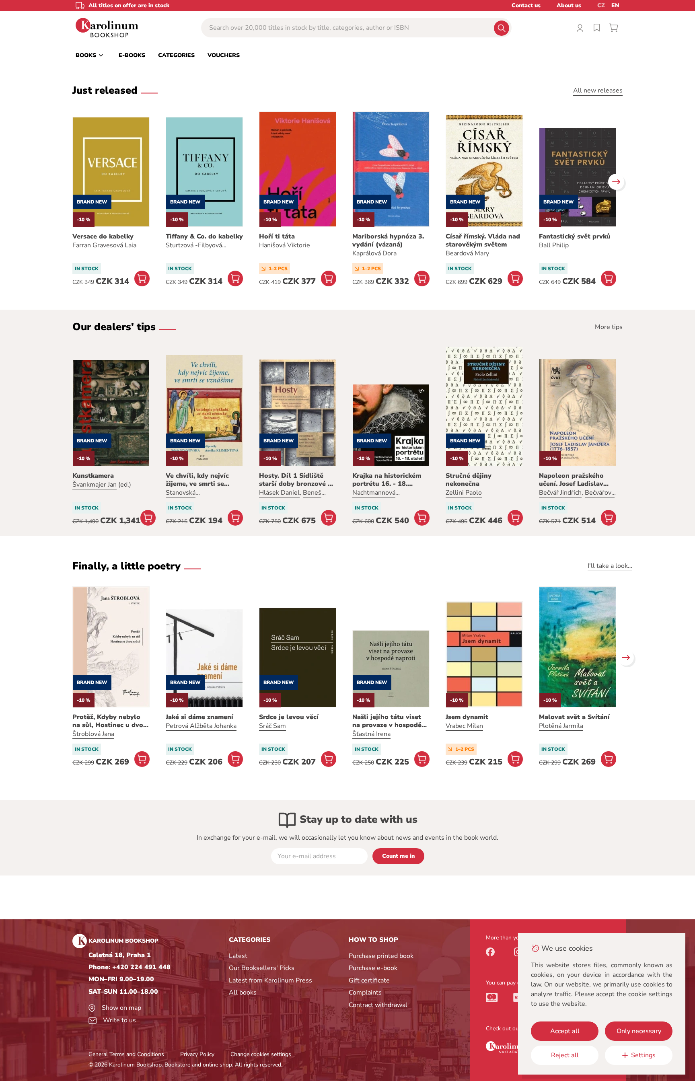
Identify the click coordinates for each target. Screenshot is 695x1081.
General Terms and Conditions (126, 1054)
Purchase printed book (381, 956)
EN (615, 5)
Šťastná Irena (371, 734)
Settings (643, 1055)
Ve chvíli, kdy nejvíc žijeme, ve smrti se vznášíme (197, 480)
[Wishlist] (597, 27)
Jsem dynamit (467, 717)
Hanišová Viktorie (284, 245)
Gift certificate (369, 980)
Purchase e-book (373, 968)
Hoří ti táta (277, 236)
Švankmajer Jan (94, 484)
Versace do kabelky (103, 236)
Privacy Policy (197, 1054)
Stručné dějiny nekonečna (468, 480)
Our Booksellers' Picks (261, 968)
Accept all (565, 1031)
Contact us (526, 5)
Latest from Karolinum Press (270, 980)
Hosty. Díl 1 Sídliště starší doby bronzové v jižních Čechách (295, 480)
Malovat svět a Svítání (574, 717)
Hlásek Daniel (279, 492)
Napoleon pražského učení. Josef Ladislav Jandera (571, 480)
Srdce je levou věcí (289, 717)
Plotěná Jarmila (561, 725)
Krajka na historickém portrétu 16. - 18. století (386, 480)
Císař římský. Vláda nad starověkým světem (483, 240)
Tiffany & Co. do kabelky (204, 236)
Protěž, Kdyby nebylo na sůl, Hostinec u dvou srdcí (109, 721)
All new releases (598, 90)
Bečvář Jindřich (560, 492)
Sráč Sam (272, 725)
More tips (609, 327)
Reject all (565, 1055)
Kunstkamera (93, 476)
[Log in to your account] (580, 27)
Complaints (365, 992)
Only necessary (639, 1031)
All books (243, 992)
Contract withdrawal (378, 1005)
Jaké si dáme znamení (199, 717)
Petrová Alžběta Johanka (201, 725)
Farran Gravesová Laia (104, 245)
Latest (238, 956)
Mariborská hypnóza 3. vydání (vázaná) (388, 240)
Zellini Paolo (464, 492)
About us (569, 5)
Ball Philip (554, 245)
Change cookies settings (260, 1054)
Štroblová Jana (93, 734)
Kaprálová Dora (374, 253)
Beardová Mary (467, 253)
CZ (601, 5)
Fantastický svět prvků (575, 236)
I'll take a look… (610, 565)
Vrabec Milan (464, 725)
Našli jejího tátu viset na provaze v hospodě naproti (387, 721)
